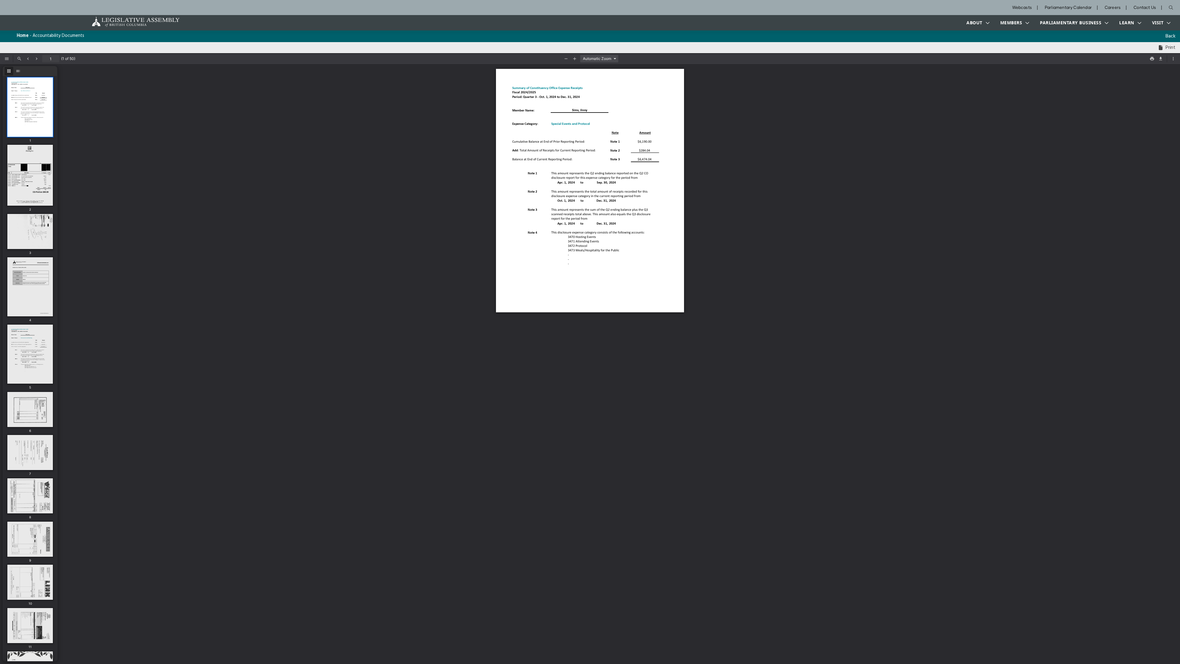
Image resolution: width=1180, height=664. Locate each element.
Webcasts (1022, 8)
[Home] (116, 21)
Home (23, 35)
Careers (1113, 8)
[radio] (9, 71)
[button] (976, 22)
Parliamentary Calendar (1068, 8)
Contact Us (1145, 8)
